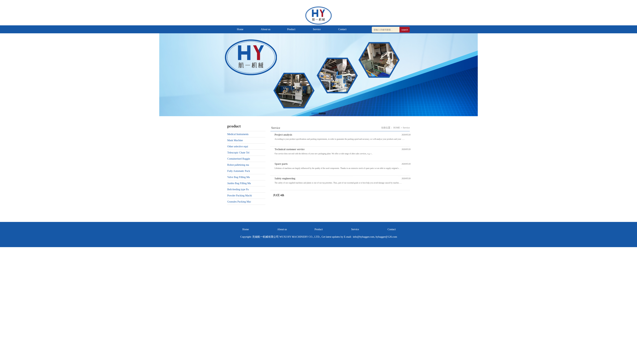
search (404, 30)
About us (265, 29)
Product (291, 29)
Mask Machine (235, 140)
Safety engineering (285, 178)
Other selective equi (237, 146)
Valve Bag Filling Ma (238, 177)
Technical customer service (290, 149)
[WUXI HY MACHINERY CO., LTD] (318, 23)
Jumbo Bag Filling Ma (239, 183)
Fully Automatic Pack (238, 171)
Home (240, 29)
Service (317, 29)
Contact (342, 29)
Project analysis (283, 134)
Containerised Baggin (238, 158)
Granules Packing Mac (239, 201)
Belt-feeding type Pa (238, 189)
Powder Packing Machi (239, 195)
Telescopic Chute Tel (238, 152)
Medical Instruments (237, 134)
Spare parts (281, 163)
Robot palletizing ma (238, 164)
